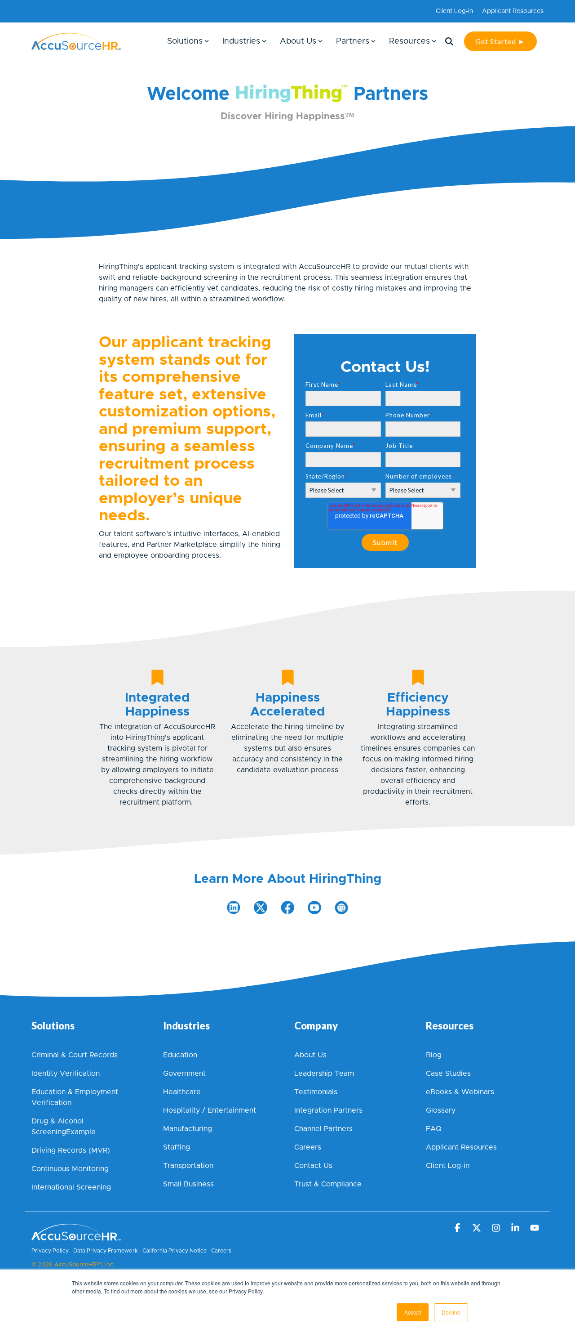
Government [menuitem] (184, 1073)
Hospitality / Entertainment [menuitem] (209, 1110)
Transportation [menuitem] (188, 1165)
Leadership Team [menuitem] (324, 1073)
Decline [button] (451, 1312)
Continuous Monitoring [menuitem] (70, 1168)
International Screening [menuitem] (71, 1187)
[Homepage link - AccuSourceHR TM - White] (76, 1236)
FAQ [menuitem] (434, 1128)
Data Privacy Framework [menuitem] (105, 1250)
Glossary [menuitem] (441, 1110)
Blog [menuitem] (434, 1055)
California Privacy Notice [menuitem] (174, 1250)
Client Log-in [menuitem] (454, 11)
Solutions (185, 41)
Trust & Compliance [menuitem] (328, 1184)
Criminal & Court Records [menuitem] (74, 1055)
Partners (352, 41)
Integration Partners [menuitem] (328, 1110)
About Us (298, 41)
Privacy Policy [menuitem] (50, 1250)
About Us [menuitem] (310, 1055)
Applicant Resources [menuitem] (513, 11)
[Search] (449, 41)
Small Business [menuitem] (188, 1184)
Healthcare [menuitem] (182, 1092)
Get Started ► (500, 41)
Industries (241, 41)
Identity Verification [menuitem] (66, 1073)
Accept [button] (412, 1312)
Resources (409, 41)
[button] (458, 1228)
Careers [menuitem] (307, 1147)
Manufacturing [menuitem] (187, 1128)
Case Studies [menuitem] (448, 1073)
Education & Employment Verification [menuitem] (75, 1097)
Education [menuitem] (180, 1055)
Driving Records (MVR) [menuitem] (70, 1150)
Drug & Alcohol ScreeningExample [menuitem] (63, 1127)
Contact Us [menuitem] (313, 1165)
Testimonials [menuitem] (315, 1092)
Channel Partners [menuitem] (323, 1128)
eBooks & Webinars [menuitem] (460, 1092)
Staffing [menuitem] (176, 1147)
